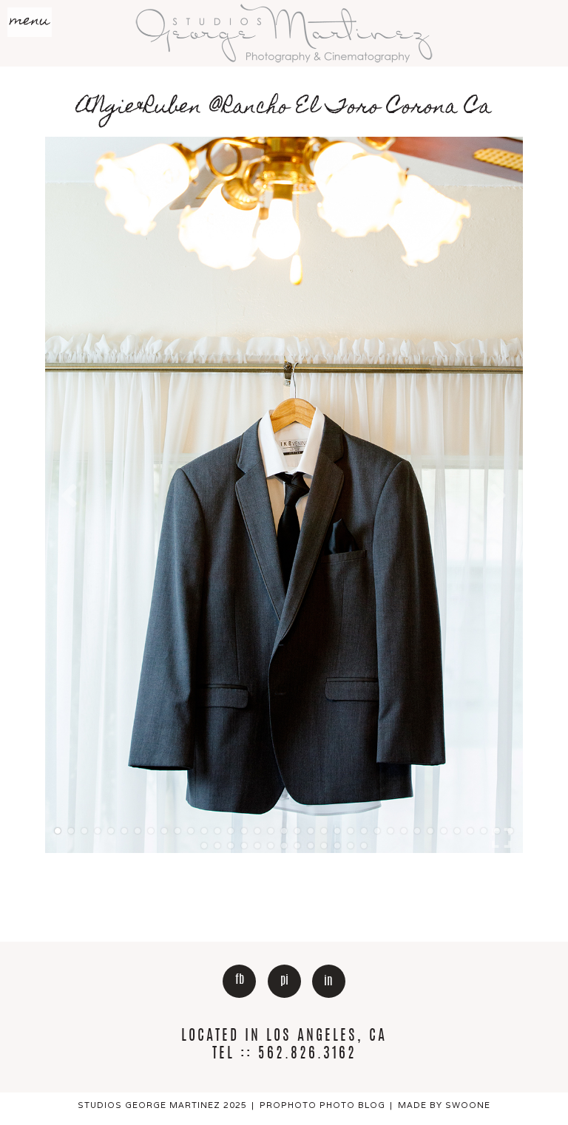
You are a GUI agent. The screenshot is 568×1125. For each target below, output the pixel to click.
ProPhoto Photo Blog (322, 1105)
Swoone (467, 1105)
